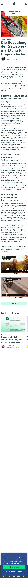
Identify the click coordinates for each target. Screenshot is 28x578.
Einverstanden (14, 567)
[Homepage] (14, 3)
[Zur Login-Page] (26, 4)
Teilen (14, 303)
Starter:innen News (6, 335)
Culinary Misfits (5, 248)
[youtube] (14, 575)
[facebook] (9, 575)
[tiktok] (23, 575)
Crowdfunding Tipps (6, 39)
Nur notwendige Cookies (14, 571)
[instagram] (4, 575)
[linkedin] (18, 575)
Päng (14, 248)
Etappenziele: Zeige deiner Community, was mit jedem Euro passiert (12, 339)
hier (22, 241)
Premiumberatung (13, 239)
